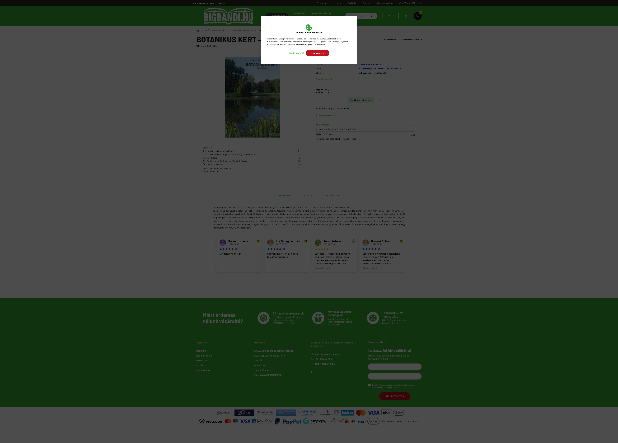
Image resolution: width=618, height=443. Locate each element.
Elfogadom (316, 53)
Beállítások (295, 53)
